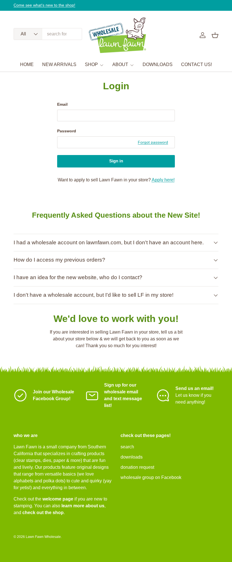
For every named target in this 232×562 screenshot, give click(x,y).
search (127, 446)
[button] (215, 35)
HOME (27, 64)
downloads (132, 457)
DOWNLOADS (158, 64)
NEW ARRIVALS (59, 64)
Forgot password (153, 142)
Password (66, 131)
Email (62, 104)
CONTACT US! (196, 64)
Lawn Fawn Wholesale (43, 537)
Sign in (116, 161)
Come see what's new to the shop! (44, 5)
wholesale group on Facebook (151, 477)
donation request (137, 467)
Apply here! (163, 179)
